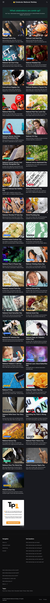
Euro (6, 590)
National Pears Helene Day (35, 441)
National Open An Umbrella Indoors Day (35, 338)
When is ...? (5, 584)
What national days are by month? (10, 575)
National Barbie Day (9, 38)
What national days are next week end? (35, 562)
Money (9, 590)
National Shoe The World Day (12, 465)
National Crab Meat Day (34, 38)
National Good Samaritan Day (12, 313)
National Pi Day (7, 390)
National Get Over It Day (10, 63)
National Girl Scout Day (33, 239)
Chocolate (16, 590)
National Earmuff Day (33, 288)
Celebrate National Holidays (12, 598)
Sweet (21, 590)
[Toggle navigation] (3, 2)
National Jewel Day (32, 313)
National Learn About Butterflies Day (36, 364)
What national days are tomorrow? (34, 545)
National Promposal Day (34, 189)
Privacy (45, 599)
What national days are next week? (34, 553)
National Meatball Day (33, 63)
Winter (31, 590)
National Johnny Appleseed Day (36, 162)
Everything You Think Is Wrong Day (36, 415)
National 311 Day (31, 136)
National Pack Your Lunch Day (35, 112)
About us (4, 542)
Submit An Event (6, 545)
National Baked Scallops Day (11, 239)
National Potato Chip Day (34, 390)
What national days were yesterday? (34, 556)
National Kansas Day (9, 441)
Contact (4, 550)
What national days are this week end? (34, 559)
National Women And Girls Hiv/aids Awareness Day (11, 137)
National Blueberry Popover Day (36, 87)
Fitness (24, 590)
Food (3, 590)
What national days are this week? (33, 550)
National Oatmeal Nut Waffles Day (12, 189)
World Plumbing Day (33, 215)
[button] (47, 2)
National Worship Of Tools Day (12, 215)
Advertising (5, 548)
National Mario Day (8, 112)
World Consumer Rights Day (35, 465)
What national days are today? (33, 542)
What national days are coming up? (34, 548)
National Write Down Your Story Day (12, 415)
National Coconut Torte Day (11, 288)
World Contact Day (8, 490)
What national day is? (7, 581)
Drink (13, 590)
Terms (40, 599)
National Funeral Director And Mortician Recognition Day (12, 163)
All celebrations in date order (9, 578)
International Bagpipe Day (11, 87)
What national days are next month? (10, 572)
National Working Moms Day (35, 264)
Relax (28, 590)
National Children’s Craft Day (11, 364)
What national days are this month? (10, 570)
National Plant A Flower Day (11, 264)
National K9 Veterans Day (10, 337)
